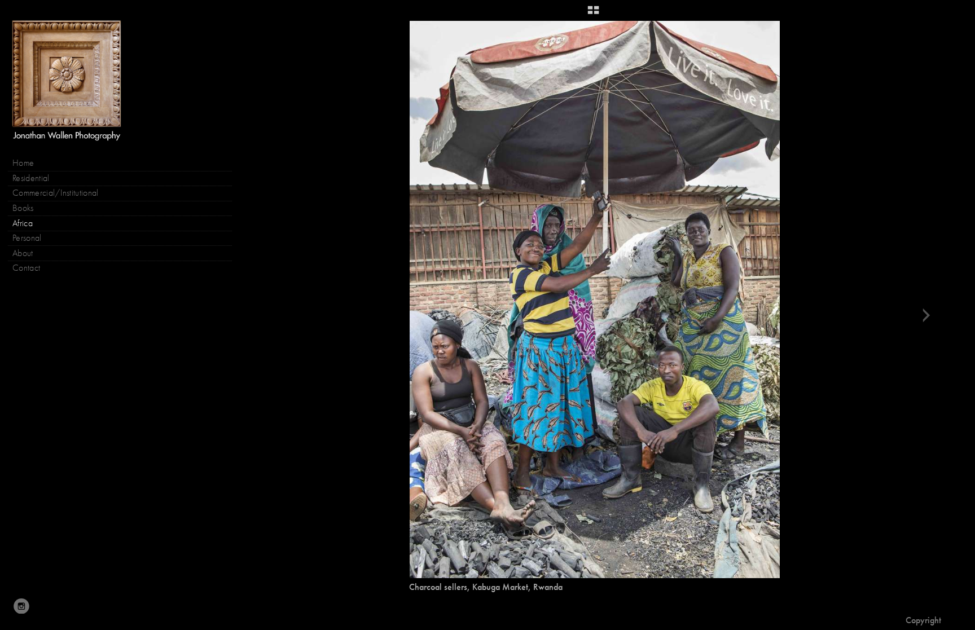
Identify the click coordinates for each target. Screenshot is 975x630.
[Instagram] (21, 606)
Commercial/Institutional (55, 193)
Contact (26, 268)
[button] (593, 14)
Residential (31, 178)
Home (23, 163)
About (22, 253)
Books (24, 208)
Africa (22, 223)
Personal (27, 238)
